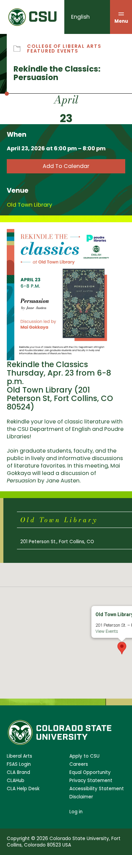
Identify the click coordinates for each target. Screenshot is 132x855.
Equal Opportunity (90, 772)
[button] (121, 648)
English (80, 17)
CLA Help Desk (23, 788)
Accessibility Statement (96, 788)
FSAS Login (19, 764)
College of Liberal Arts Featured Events (64, 48)
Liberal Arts (19, 756)
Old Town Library (29, 205)
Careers (78, 764)
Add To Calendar (66, 166)
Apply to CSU (84, 756)
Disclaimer (81, 797)
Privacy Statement (90, 780)
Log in (76, 812)
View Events (106, 631)
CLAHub (15, 780)
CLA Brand (18, 772)
